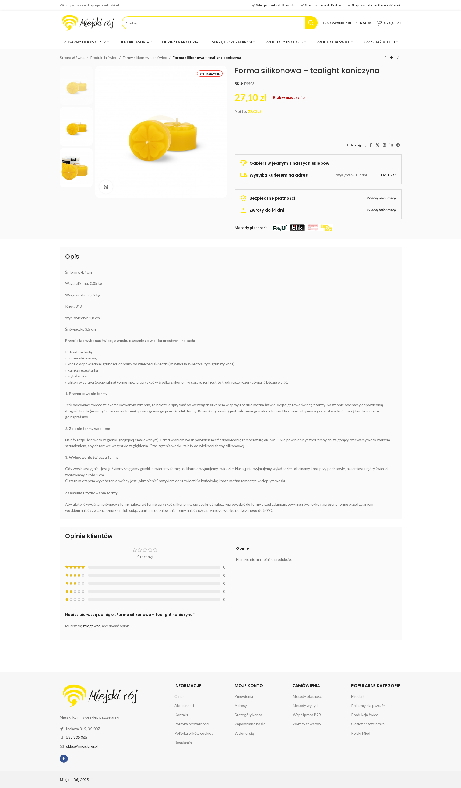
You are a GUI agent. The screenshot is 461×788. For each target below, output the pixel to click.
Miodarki (358, 696)
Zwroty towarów (307, 724)
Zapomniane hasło (250, 724)
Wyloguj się (244, 733)
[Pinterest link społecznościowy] (384, 145)
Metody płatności (307, 696)
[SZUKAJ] (311, 22)
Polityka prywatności (191, 724)
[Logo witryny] (88, 22)
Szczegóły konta (248, 714)
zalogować (91, 626)
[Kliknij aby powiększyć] (106, 187)
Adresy (241, 705)
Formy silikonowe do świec (145, 57)
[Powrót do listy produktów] (392, 57)
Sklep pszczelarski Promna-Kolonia (376, 5)
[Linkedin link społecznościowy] (391, 145)
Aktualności (184, 705)
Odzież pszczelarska (368, 724)
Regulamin (183, 742)
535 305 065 (76, 737)
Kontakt (181, 714)
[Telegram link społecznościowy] (398, 145)
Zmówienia (244, 696)
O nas (179, 696)
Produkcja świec (103, 57)
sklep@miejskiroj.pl (82, 746)
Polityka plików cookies (193, 733)
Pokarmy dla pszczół (368, 705)
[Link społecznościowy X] (377, 145)
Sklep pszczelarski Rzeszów (275, 5)
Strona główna (72, 57)
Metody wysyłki (306, 705)
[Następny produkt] (398, 57)
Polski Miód (360, 733)
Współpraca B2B (307, 714)
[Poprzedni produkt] (385, 57)
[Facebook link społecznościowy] (371, 145)
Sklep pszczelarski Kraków (323, 5)
